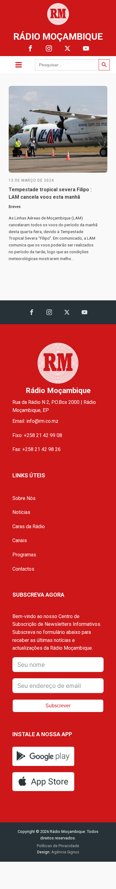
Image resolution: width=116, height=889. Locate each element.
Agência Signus (64, 852)
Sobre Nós (24, 498)
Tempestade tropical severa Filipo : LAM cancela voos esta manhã (50, 193)
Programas (24, 555)
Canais (19, 540)
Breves (15, 207)
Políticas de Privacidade (58, 845)
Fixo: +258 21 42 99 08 (37, 435)
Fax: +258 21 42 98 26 (36, 449)
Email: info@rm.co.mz (35, 421)
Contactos (23, 569)
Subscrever (58, 705)
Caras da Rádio (28, 526)
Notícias (21, 512)
